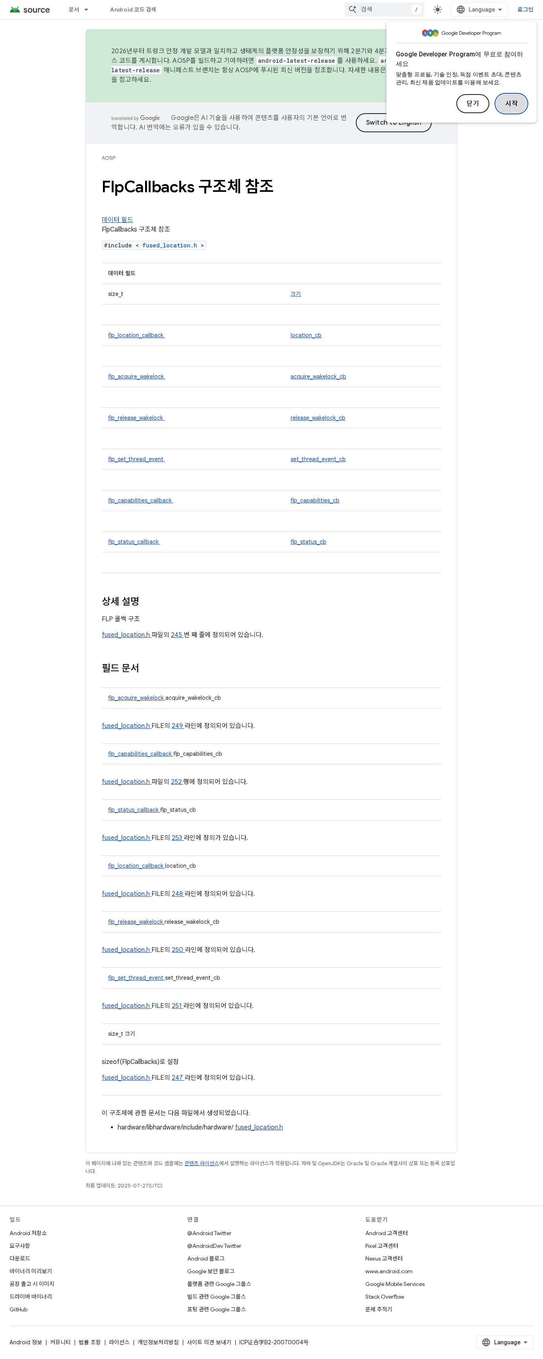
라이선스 (119, 1342)
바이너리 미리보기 (31, 1271)
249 (178, 726)
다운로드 (20, 1258)
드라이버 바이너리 (31, 1296)
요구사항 (20, 1245)
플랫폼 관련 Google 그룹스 (219, 1284)
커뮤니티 (60, 1342)
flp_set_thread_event (136, 459)
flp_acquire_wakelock (136, 376)
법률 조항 (90, 1342)
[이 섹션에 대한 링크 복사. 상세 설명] (149, 602)
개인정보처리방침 (158, 1342)
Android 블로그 (206, 1258)
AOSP (108, 157)
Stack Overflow (384, 1296)
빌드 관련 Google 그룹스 (216, 1296)
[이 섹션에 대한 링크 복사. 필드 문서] (149, 669)
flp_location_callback (136, 335)
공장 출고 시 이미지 (32, 1284)
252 (177, 782)
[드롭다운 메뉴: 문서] (90, 9)
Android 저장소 (28, 1233)
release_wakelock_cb (318, 417)
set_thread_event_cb (318, 459)
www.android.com (389, 1271)
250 (178, 950)
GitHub (18, 1309)
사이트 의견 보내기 (209, 1342)
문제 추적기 (378, 1309)
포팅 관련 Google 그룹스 (216, 1309)
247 (178, 1078)
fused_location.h (171, 245)
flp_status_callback (134, 541)
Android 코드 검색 (133, 9)
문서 (74, 9)
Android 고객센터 (386, 1233)
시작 (511, 104)
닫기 (473, 104)
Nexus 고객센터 (384, 1258)
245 (177, 635)
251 (177, 1006)
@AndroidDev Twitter (214, 1245)
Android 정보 (26, 1342)
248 (178, 894)
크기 (296, 293)
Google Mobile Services (395, 1284)
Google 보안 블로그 (211, 1271)
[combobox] (384, 9)
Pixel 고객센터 (381, 1245)
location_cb (306, 335)
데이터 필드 (117, 220)
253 (178, 838)
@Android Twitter (209, 1233)
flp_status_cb (308, 541)
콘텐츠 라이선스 (201, 1163)
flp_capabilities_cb (315, 500)
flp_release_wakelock (136, 417)
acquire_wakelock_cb (318, 376)
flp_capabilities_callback (140, 500)
